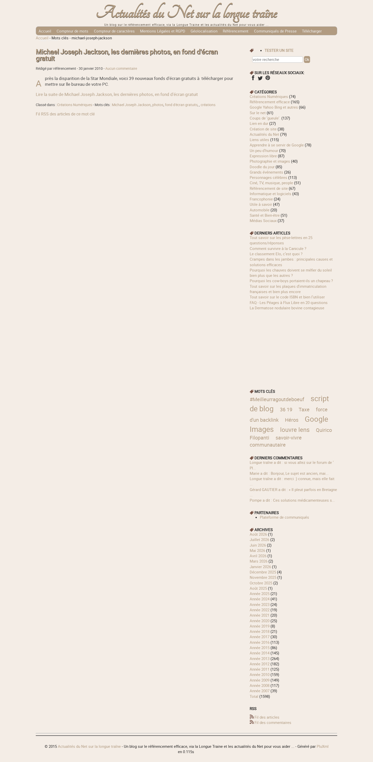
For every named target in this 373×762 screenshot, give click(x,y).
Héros (291, 419)
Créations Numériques (74, 105)
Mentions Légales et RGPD (162, 30)
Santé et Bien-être (265, 215)
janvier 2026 (260, 566)
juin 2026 (258, 545)
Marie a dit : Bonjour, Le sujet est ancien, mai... (289, 473)
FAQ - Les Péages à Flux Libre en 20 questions (289, 302)
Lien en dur (259, 123)
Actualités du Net (264, 134)
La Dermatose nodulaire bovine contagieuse (287, 307)
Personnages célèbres (268, 177)
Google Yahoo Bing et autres (274, 107)
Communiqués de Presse (275, 30)
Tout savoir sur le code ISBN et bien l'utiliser (287, 296)
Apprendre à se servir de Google (277, 144)
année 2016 (259, 642)
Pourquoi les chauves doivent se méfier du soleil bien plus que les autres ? (291, 272)
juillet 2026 (259, 539)
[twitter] (260, 79)
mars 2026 (258, 561)
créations (208, 105)
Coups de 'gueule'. (265, 118)
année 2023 (259, 604)
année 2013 (259, 658)
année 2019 (259, 626)
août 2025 (258, 588)
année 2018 (259, 631)
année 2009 (259, 680)
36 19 (286, 409)
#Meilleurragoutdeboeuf (277, 399)
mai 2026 (257, 550)
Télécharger (312, 30)
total (254, 696)
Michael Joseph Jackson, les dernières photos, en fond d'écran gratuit (127, 55)
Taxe (304, 409)
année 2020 (259, 620)
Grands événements (266, 172)
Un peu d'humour (264, 150)
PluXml (323, 746)
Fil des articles (267, 717)
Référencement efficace (270, 101)
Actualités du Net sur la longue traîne (186, 13)
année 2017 (259, 636)
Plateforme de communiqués (284, 517)
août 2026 (258, 534)
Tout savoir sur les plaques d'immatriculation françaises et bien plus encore (288, 289)
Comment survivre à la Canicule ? (278, 248)
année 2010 (259, 674)
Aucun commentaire (121, 68)
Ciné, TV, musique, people (271, 182)
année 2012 (259, 663)
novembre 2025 (263, 577)
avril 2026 (258, 555)
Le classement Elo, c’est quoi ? (276, 253)
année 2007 (259, 690)
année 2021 (259, 615)
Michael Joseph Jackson (131, 105)
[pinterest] (267, 79)
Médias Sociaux (263, 220)
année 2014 (259, 652)
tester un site (279, 50)
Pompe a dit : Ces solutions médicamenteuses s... (292, 500)
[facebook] (253, 79)
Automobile (259, 209)
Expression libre (263, 155)
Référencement (235, 30)
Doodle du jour (262, 166)
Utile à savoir (261, 204)
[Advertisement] (293, 346)
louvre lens (295, 429)
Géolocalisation (204, 30)
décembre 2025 (263, 571)
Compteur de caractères (114, 30)
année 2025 (259, 593)
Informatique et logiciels (270, 193)
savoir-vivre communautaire (276, 441)
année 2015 (259, 647)
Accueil (45, 30)
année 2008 (259, 685)
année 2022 (259, 609)
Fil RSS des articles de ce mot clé (65, 114)
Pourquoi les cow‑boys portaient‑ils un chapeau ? (291, 280)
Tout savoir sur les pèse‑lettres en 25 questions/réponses (281, 240)
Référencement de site (269, 188)
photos (157, 105)
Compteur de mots (72, 30)
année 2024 (259, 598)
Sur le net (258, 112)
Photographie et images (270, 161)
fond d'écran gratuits (181, 105)
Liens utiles (259, 139)
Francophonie (261, 198)
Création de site (263, 128)
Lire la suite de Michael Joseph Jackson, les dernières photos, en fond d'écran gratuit (117, 94)
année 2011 (259, 669)
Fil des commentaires (273, 722)
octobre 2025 (261, 582)
